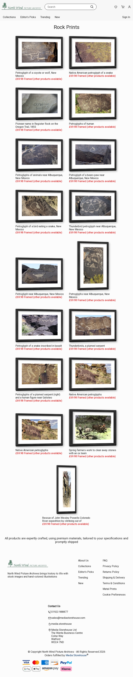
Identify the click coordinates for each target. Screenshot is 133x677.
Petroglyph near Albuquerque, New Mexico (39, 294)
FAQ (105, 560)
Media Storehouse (76, 655)
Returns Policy (111, 571)
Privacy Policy (111, 566)
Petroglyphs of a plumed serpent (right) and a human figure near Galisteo (37, 396)
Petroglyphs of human (81, 123)
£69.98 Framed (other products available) (38, 79)
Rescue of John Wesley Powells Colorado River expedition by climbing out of (66, 519)
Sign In (126, 17)
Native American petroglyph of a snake (91, 72)
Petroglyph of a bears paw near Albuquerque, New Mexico (86, 177)
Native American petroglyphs (85, 394)
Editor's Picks (28, 17)
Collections (9, 17)
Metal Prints (110, 588)
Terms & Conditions (114, 583)
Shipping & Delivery (114, 577)
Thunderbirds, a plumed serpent (87, 345)
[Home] (22, 10)
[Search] (92, 7)
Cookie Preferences (114, 594)
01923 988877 (59, 611)
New (57, 17)
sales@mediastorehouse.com (68, 617)
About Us (83, 560)
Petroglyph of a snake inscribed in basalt (38, 345)
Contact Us (54, 606)
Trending (45, 17)
